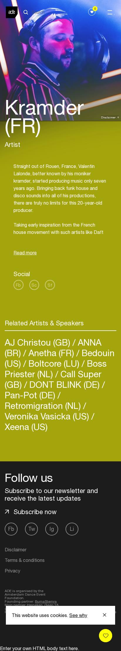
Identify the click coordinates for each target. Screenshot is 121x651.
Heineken (35, 605)
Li (72, 529)
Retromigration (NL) (44, 405)
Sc (34, 285)
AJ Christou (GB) (39, 342)
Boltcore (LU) (54, 363)
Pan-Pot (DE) (31, 395)
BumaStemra (46, 601)
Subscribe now (35, 512)
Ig (52, 529)
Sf (50, 285)
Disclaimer (108, 117)
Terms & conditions (25, 560)
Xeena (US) (26, 426)
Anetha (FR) (51, 353)
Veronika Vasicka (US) (48, 416)
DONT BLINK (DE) (64, 384)
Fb (18, 285)
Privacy (12, 570)
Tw (31, 529)
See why (78, 615)
